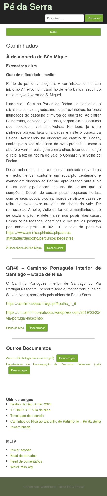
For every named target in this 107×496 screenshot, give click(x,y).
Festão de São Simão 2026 (30, 404)
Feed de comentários (26, 461)
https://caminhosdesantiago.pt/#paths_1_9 (41, 303)
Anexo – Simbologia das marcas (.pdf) (30, 358)
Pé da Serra (28, 6)
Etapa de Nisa (15, 327)
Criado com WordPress (39, 486)
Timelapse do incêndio (27, 415)
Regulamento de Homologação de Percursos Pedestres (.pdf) (53, 364)
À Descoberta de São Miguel (24, 248)
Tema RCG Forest (71, 486)
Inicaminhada (20, 426)
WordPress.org (21, 466)
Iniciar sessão (20, 449)
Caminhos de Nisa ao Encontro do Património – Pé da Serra (55, 421)
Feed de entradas (23, 455)
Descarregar (55, 248)
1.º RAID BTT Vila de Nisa (30, 409)
